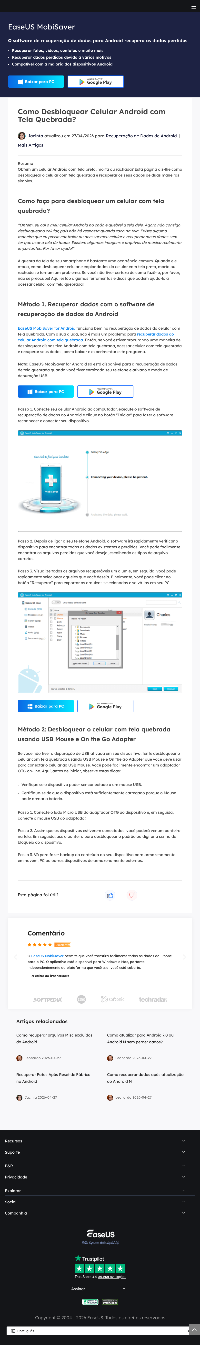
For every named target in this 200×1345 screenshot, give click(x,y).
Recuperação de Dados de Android (141, 135)
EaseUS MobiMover (47, 956)
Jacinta (35, 135)
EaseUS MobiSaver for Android (46, 328)
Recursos (13, 1141)
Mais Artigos (30, 145)
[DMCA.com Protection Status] (109, 1301)
